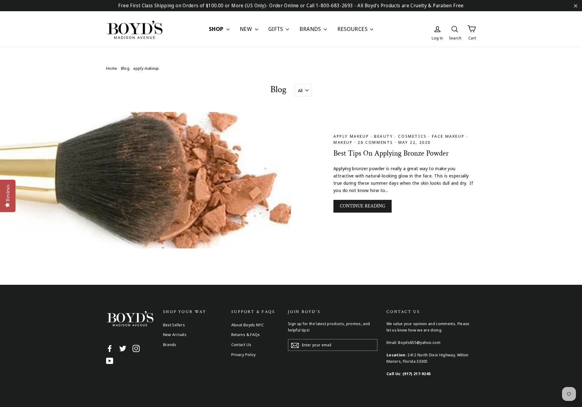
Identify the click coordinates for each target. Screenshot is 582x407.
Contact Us (241, 344)
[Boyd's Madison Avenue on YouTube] (109, 361)
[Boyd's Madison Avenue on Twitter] (122, 348)
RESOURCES (353, 28)
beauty (384, 136)
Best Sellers (174, 325)
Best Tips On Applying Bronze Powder (391, 153)
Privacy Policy (243, 354)
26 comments (375, 142)
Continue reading (362, 206)
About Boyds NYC (247, 325)
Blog (125, 68)
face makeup (449, 136)
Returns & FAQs (245, 334)
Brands (169, 344)
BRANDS (311, 28)
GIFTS (276, 28)
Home (111, 68)
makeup (343, 142)
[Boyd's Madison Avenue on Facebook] (109, 348)
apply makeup (352, 136)
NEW (246, 28)
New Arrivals (175, 334)
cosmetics (413, 136)
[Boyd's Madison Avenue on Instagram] (136, 348)
